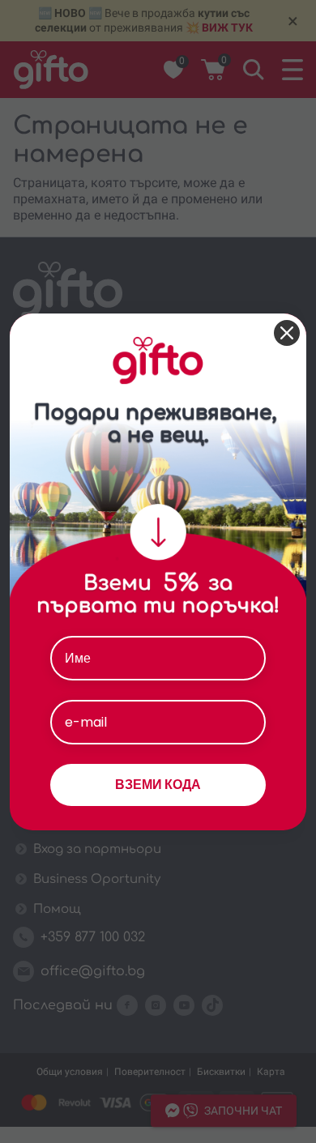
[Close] (286, 332)
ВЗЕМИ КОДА (158, 784)
